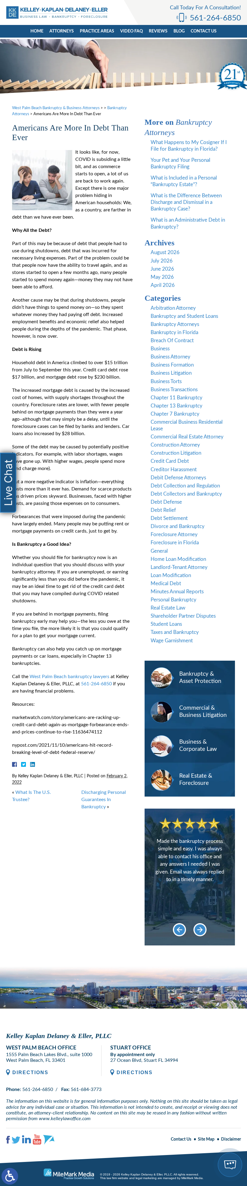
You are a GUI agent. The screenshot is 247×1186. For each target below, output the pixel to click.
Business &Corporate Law (198, 745)
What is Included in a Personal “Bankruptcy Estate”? (184, 181)
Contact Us (204, 31)
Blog (179, 31)
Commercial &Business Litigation (203, 711)
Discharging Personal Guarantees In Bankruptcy (103, 799)
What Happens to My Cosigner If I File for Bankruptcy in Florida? (189, 146)
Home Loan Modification (178, 559)
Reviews (158, 31)
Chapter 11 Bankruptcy (176, 397)
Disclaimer (231, 1139)
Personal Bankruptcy (173, 599)
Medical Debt (166, 583)
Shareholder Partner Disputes (183, 616)
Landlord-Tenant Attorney (179, 567)
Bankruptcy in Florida (174, 332)
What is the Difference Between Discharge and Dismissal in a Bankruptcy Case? (186, 202)
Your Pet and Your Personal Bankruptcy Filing (180, 163)
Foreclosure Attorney (174, 534)
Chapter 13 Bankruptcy (176, 405)
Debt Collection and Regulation (185, 485)
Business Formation (172, 364)
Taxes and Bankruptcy (175, 632)
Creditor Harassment (174, 469)
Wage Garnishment (172, 640)
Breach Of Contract (172, 340)
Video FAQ (131, 31)
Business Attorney (170, 356)
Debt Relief (163, 510)
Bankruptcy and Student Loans (184, 316)
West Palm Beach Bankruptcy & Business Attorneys (56, 108)
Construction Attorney (175, 444)
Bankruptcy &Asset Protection (200, 677)
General (159, 551)
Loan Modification (171, 575)
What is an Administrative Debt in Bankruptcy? (188, 223)
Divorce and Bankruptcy (178, 526)
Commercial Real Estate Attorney (187, 436)
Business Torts (166, 381)
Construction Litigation (176, 453)
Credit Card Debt (170, 461)
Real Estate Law (168, 607)
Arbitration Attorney (173, 308)
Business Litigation (171, 373)
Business (160, 348)
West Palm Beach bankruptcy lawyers (69, 676)
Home (36, 31)
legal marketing (146, 1178)
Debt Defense (166, 502)
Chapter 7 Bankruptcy (175, 413)
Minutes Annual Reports (177, 591)
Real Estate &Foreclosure (195, 779)
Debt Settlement (169, 518)
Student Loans (166, 624)
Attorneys (61, 31)
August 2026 (165, 252)
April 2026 (163, 285)
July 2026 (162, 260)
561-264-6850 (215, 18)
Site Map (206, 1139)
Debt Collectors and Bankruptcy (186, 493)
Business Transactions (174, 389)
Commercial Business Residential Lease (187, 425)
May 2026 (162, 277)
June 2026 (162, 269)
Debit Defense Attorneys (178, 477)
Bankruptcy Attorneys (175, 324)
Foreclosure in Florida (175, 542)
